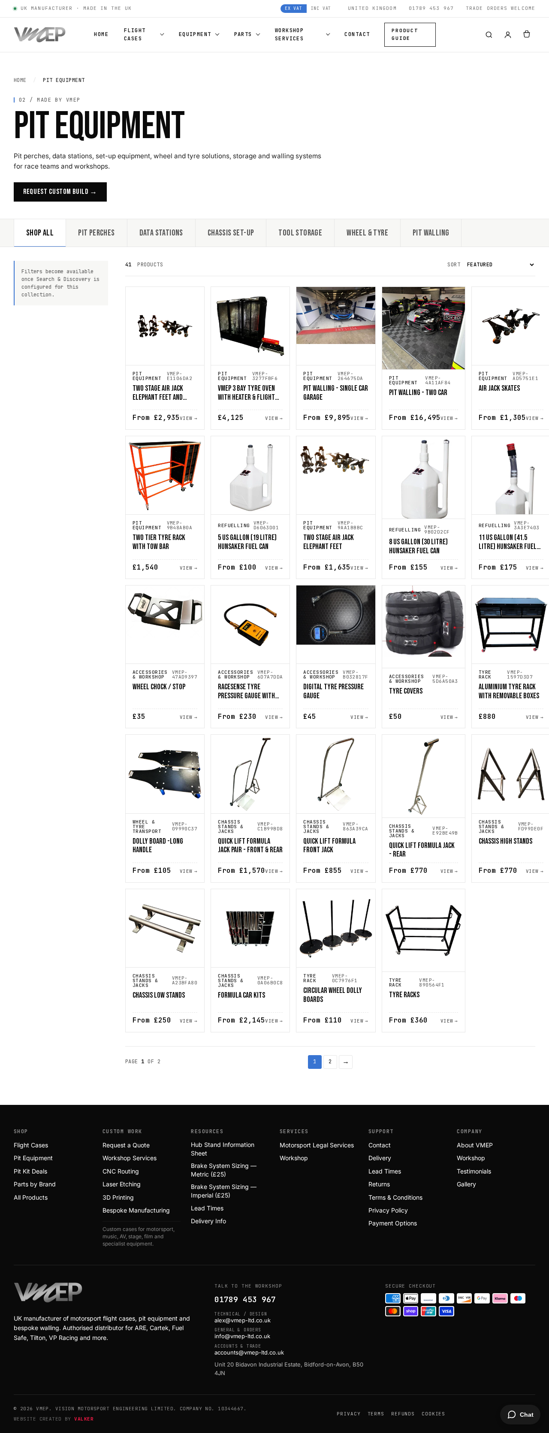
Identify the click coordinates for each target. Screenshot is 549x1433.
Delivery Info (208, 1221)
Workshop (294, 1157)
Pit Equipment (33, 1157)
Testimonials (474, 1171)
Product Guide (405, 34)
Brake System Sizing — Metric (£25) (223, 1170)
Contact (357, 34)
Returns (379, 1184)
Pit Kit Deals (30, 1171)
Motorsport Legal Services (317, 1145)
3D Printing (118, 1197)
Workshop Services (289, 34)
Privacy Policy (388, 1210)
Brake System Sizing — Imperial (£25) (223, 1191)
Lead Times (207, 1208)
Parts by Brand (35, 1184)
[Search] (489, 34)
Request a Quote (126, 1145)
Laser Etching (122, 1184)
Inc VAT (321, 8)
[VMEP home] (40, 34)
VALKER (84, 1419)
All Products (31, 1197)
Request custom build (60, 191)
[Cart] (526, 34)
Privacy (348, 1414)
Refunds (403, 1414)
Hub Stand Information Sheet (222, 1149)
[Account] (507, 34)
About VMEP (475, 1145)
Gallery (466, 1184)
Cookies (433, 1414)
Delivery (379, 1157)
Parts (243, 34)
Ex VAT (293, 8)
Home (101, 34)
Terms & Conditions (395, 1197)
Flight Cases (135, 34)
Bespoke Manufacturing (136, 1210)
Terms (376, 1414)
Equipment (195, 34)
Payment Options (392, 1223)
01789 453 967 (245, 1299)
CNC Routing (121, 1171)
